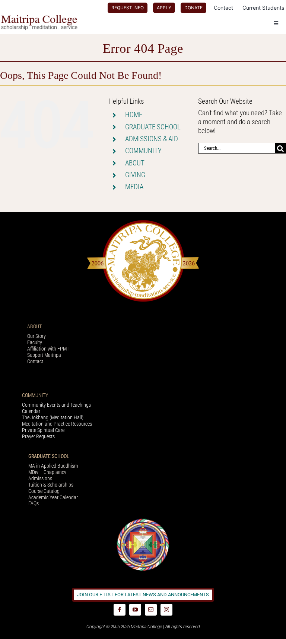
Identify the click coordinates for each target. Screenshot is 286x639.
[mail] (151, 610)
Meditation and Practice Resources (57, 424)
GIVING (135, 175)
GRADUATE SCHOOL (153, 127)
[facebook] (119, 610)
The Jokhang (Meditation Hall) (52, 417)
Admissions (40, 478)
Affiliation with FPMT (48, 349)
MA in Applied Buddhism (53, 466)
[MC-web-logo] (40, 18)
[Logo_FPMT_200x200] (143, 520)
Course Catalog (44, 491)
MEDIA (134, 187)
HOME (133, 114)
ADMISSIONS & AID (151, 139)
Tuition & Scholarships (50, 485)
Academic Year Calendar (53, 497)
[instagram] (166, 610)
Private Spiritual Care (43, 430)
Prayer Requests (38, 436)
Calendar (31, 411)
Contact (35, 361)
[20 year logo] (143, 222)
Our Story (36, 336)
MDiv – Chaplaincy (47, 472)
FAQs (33, 503)
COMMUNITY (143, 150)
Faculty (34, 342)
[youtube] (135, 610)
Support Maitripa (44, 355)
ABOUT (134, 163)
